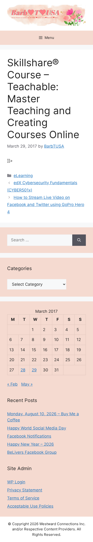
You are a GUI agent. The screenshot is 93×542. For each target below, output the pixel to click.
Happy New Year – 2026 (30, 444)
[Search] (79, 240)
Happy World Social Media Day (36, 428)
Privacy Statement (24, 490)
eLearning (23, 175)
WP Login (16, 482)
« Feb (12, 384)
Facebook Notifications (29, 436)
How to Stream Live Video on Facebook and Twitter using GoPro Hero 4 (45, 204)
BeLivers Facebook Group (32, 452)
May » (27, 384)
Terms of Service (23, 498)
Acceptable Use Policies (30, 506)
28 (23, 370)
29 (34, 370)
